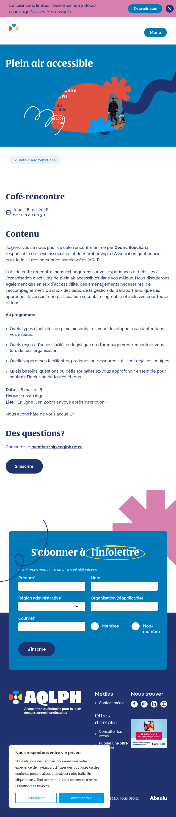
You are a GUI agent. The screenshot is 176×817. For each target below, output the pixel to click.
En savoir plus (145, 9)
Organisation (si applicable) (117, 598)
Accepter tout (81, 798)
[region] (59, 776)
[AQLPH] (34, 32)
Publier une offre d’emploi (113, 745)
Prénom (26, 577)
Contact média (111, 703)
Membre (110, 626)
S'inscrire (24, 466)
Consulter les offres (110, 734)
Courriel (26, 618)
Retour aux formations (36, 160)
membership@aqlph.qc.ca (56, 446)
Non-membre (151, 629)
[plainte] (149, 734)
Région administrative (40, 598)
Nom (96, 577)
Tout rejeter (36, 798)
